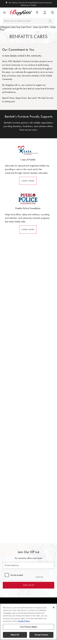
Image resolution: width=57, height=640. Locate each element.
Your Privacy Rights (28, 627)
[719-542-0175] (45, 12)
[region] (28, 622)
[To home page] (20, 12)
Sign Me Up (28, 585)
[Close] (54, 607)
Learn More (28, 181)
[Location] (37, 12)
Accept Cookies (41, 635)
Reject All (15, 635)
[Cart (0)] (52, 12)
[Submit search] (50, 21)
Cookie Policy (24, 621)
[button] (4, 12)
